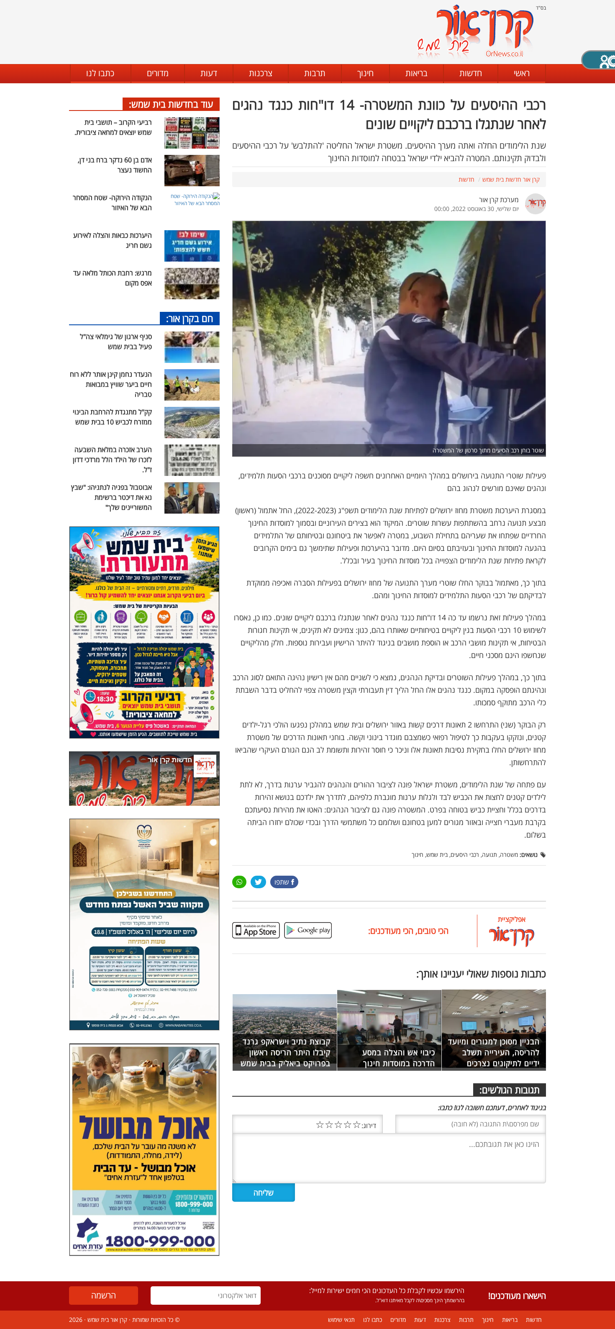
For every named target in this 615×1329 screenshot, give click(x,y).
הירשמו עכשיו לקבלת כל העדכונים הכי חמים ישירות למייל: (386, 1290)
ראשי (522, 73)
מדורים (158, 73)
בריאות (416, 73)
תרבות (314, 73)
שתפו (281, 882)
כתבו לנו (100, 73)
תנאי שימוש (341, 1320)
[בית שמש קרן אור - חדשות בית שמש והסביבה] (475, 31)
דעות (208, 73)
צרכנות (260, 73)
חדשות (470, 73)
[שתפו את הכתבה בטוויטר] (258, 882)
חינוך (365, 73)
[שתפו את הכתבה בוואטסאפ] (239, 882)
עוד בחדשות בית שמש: (171, 104)
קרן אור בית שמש (107, 1320)
